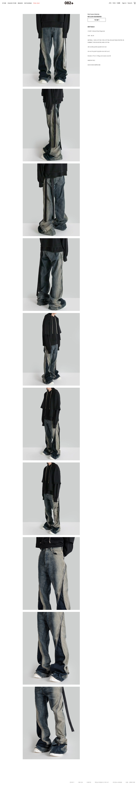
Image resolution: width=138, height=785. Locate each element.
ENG (114, 3)
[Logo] (69, 3)
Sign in (124, 3)
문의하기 (72, 782)
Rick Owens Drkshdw (93, 14)
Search (130, 3)
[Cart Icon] (135, 2)
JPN (110, 3)
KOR (118, 3)
